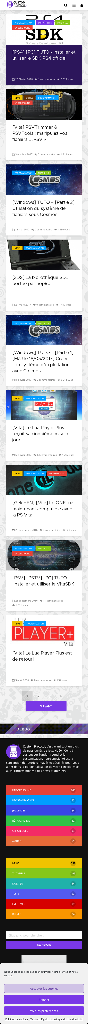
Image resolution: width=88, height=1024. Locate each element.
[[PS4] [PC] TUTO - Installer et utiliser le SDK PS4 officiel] (44, 29)
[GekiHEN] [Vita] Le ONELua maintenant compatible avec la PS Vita (42, 509)
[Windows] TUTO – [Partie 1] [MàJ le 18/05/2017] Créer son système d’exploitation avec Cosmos (43, 362)
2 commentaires (46, 379)
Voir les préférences (44, 1011)
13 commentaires (47, 455)
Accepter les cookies (44, 988)
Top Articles (45, 22)
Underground (22, 27)
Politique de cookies (16, 1019)
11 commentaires (53, 600)
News (17, 97)
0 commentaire (46, 154)
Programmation (24, 22)
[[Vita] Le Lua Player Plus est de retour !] (44, 630)
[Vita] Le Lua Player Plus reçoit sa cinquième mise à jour (40, 434)
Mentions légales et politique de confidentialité (56, 1019)
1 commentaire (46, 79)
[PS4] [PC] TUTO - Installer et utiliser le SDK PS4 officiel (44, 55)
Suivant (46, 706)
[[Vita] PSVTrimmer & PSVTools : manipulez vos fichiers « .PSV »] (44, 104)
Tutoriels (62, 22)
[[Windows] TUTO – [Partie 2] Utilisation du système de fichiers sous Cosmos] (44, 179)
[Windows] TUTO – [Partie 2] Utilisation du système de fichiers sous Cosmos (43, 208)
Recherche (44, 944)
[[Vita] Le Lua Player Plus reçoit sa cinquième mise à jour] (44, 404)
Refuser (44, 1000)
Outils (29, 97)
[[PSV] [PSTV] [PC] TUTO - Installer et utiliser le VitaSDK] (44, 555)
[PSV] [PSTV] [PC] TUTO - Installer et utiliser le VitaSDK (43, 581)
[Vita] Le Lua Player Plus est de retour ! (42, 656)
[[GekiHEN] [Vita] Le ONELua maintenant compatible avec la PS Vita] (44, 479)
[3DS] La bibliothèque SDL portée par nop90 (40, 280)
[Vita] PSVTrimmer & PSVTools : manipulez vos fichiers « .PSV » (39, 133)
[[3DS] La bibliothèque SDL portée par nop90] (44, 254)
